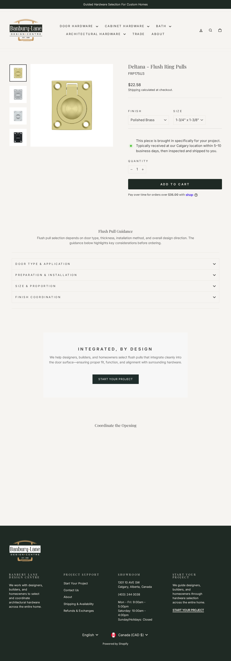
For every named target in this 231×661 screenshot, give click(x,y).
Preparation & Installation (46, 275)
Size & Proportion (35, 286)
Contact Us (71, 590)
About (158, 34)
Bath (162, 26)
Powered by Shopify (115, 643)
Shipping (134, 90)
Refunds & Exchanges (79, 610)
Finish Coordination (38, 297)
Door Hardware (77, 26)
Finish (135, 111)
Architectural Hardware (94, 34)
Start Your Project (76, 583)
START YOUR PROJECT (115, 379)
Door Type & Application (43, 264)
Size (177, 111)
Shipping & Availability (79, 604)
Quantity (138, 161)
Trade (138, 34)
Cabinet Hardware (125, 26)
